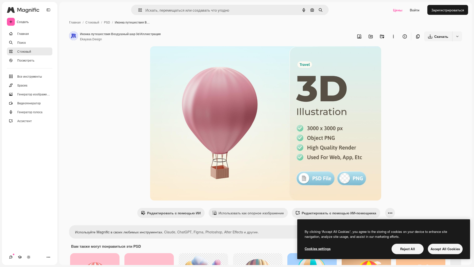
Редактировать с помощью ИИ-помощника (339, 212)
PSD (107, 22)
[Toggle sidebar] (48, 10)
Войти (414, 9)
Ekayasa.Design (91, 39)
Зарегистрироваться (447, 9)
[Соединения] (11, 257)
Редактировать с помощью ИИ (174, 212)
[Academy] (20, 257)
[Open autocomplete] (138, 10)
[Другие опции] (393, 36)
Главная (75, 22)
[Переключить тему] (29, 257)
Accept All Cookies (445, 248)
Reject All (407, 248)
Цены (397, 9)
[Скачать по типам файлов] (457, 36)
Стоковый (92, 22)
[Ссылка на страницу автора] (73, 36)
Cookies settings (318, 248)
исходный (183, 55)
